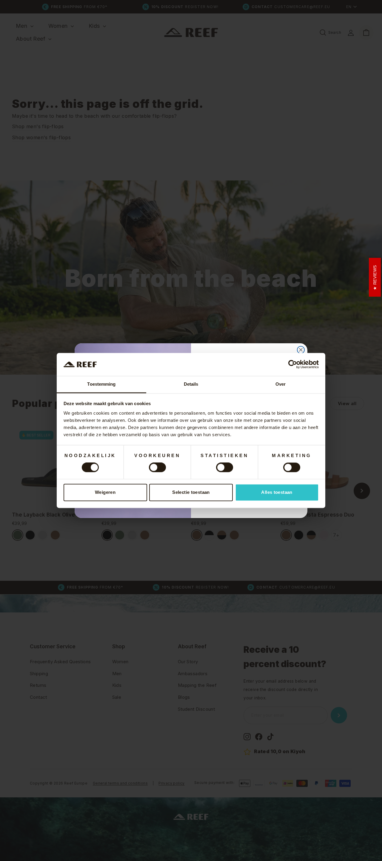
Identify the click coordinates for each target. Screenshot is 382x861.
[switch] (157, 467)
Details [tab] (191, 384)
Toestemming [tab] (101, 384)
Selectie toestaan (191, 492)
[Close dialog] (300, 349)
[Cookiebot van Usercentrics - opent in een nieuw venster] (293, 364)
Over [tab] (280, 384)
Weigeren (105, 492)
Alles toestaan (276, 492)
